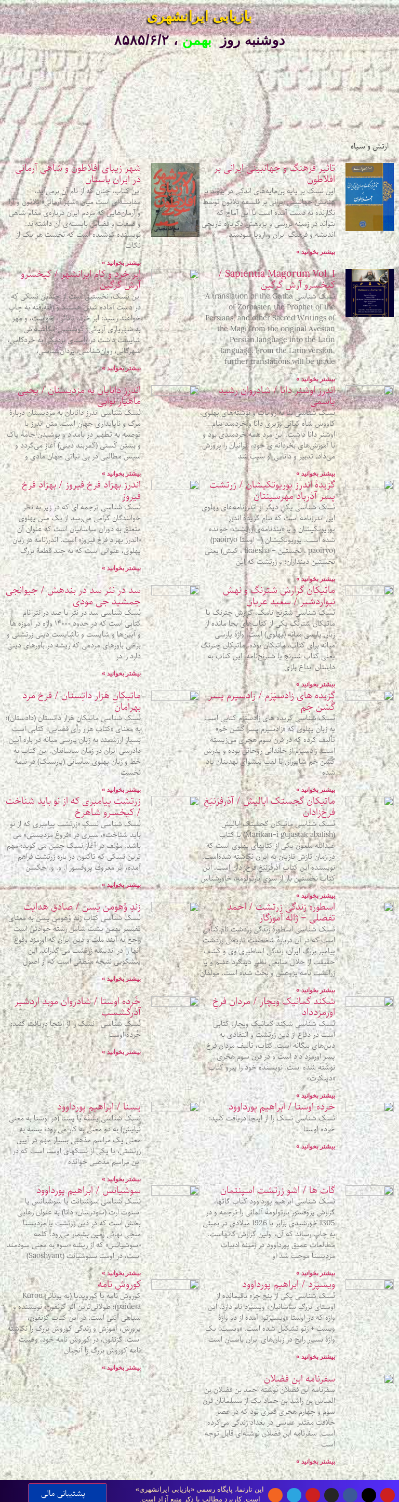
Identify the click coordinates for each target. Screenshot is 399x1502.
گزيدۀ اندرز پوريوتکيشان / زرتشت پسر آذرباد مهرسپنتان (272, 491)
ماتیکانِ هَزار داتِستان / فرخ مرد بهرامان (81, 701)
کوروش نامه (119, 1284)
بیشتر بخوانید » (315, 251)
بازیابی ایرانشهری (199, 16)
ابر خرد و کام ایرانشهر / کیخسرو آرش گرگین (81, 280)
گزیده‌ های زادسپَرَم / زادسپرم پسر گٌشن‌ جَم (271, 701)
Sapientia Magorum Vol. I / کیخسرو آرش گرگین (276, 280)
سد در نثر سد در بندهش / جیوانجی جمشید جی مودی (73, 596)
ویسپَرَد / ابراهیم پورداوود (288, 1284)
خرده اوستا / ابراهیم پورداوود (282, 1107)
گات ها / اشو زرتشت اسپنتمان (277, 1190)
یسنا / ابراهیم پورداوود (99, 1107)
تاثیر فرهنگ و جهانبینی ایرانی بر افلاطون (274, 174)
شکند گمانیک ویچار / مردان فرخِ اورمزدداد (273, 1007)
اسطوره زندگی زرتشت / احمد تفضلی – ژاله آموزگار (281, 913)
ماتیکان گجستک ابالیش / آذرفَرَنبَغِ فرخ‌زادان (269, 807)
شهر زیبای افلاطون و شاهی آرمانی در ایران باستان (78, 174)
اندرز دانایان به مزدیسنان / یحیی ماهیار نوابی (79, 396)
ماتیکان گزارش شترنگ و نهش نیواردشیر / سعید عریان (279, 596)
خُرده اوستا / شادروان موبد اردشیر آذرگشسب (78, 1007)
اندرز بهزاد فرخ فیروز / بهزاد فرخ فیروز (81, 491)
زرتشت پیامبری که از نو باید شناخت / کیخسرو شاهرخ (73, 807)
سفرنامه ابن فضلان (299, 1379)
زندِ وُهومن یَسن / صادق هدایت (82, 907)
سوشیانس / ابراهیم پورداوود (88, 1190)
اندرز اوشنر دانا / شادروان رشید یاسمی (277, 396)
